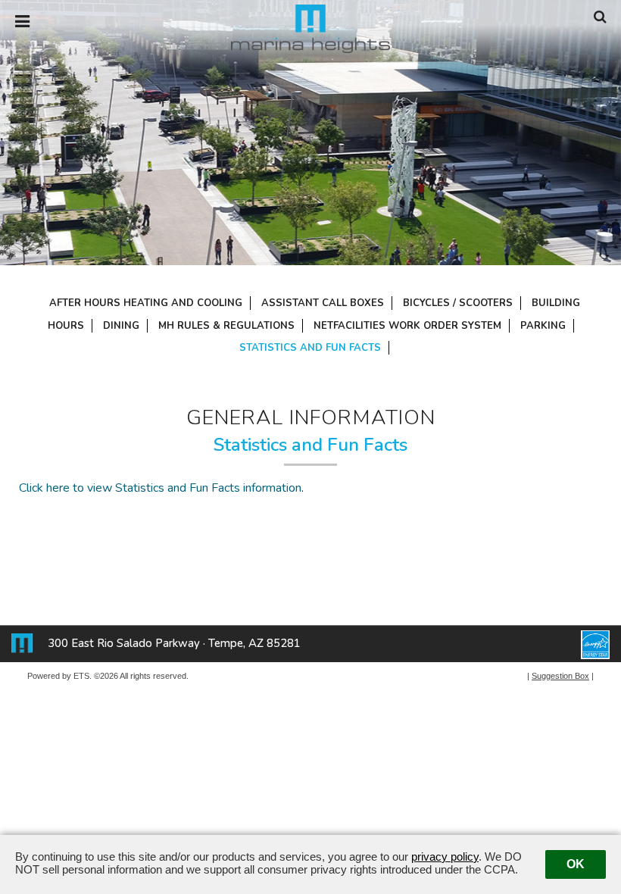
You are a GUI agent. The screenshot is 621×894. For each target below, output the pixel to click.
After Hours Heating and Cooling (145, 303)
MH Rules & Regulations (226, 326)
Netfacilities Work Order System (407, 326)
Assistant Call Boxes (322, 303)
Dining (121, 326)
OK (575, 864)
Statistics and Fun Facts (310, 348)
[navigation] (22, 22)
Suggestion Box (560, 675)
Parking (543, 326)
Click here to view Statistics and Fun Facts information (160, 488)
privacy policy (445, 856)
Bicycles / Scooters (458, 303)
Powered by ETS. (59, 675)
